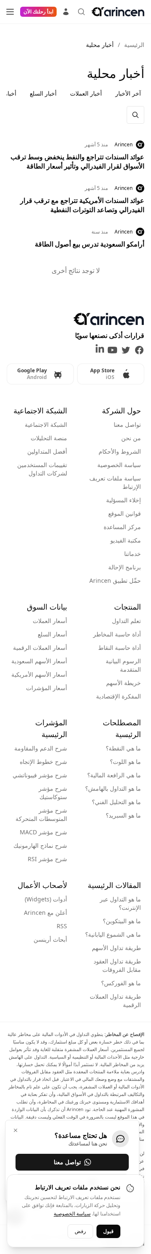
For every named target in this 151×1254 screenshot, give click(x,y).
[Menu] (10, 12)
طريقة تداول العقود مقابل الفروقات (117, 965)
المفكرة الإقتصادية (118, 696)
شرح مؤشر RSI (47, 859)
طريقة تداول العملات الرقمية (115, 1000)
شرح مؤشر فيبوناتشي (40, 775)
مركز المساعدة (122, 527)
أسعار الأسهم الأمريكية (39, 674)
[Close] (15, 1130)
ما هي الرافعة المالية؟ (114, 775)
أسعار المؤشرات (46, 688)
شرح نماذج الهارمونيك (40, 845)
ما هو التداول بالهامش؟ (113, 788)
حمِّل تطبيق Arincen (115, 580)
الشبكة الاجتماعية (46, 424)
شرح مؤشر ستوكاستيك (53, 792)
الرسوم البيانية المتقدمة (123, 665)
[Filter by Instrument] (135, 115)
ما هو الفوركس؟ (121, 983)
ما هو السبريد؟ (123, 815)
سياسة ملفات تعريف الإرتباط (115, 482)
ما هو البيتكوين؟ (122, 921)
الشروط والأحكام (120, 451)
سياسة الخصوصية (119, 465)
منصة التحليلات (49, 438)
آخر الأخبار (128, 93)
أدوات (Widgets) (46, 899)
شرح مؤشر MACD (43, 832)
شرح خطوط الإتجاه (43, 762)
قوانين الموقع (124, 513)
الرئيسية (134, 45)
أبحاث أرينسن (50, 939)
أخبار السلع (43, 93)
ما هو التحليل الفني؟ (116, 802)
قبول (108, 1231)
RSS (62, 926)
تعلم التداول (126, 621)
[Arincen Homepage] (117, 12)
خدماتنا (132, 554)
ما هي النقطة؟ (123, 748)
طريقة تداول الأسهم (116, 948)
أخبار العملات (86, 93)
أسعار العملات (50, 621)
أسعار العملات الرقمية (40, 648)
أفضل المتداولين (47, 451)
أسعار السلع (52, 634)
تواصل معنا (127, 424)
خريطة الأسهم (123, 683)
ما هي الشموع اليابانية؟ (113, 934)
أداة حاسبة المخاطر (117, 634)
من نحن (131, 438)
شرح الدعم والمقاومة (40, 748)
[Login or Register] (66, 10)
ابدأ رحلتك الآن (38, 11)
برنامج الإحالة (124, 567)
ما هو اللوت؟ (125, 762)
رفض (80, 1231)
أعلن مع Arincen (45, 912)
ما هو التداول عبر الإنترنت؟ (120, 903)
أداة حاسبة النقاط (119, 648)
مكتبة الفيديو (125, 540)
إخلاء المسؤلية (123, 500)
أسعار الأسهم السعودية (39, 661)
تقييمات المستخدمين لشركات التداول (42, 469)
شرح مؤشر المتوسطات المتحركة (41, 814)
